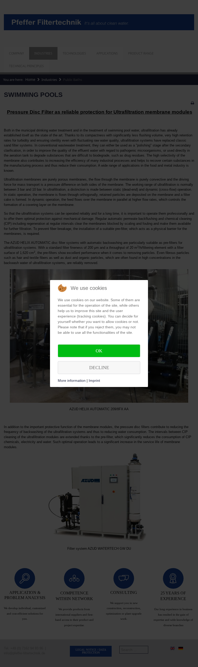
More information (72, 380)
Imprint (94, 380)
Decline (99, 367)
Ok (99, 350)
